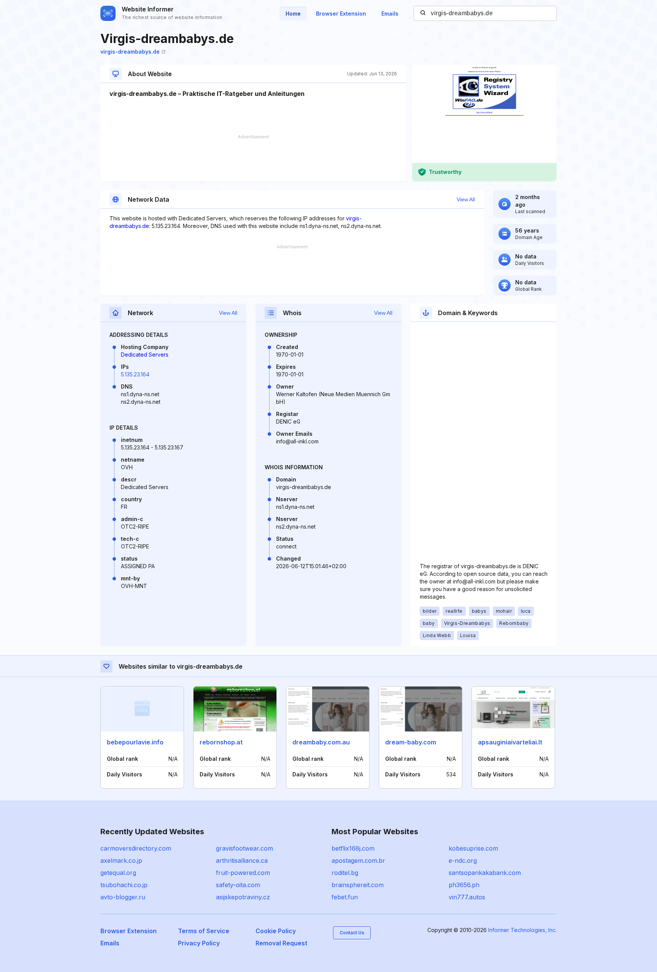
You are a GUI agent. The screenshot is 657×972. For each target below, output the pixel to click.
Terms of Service (203, 931)
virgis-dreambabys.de (130, 51)
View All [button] (466, 199)
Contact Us (352, 932)
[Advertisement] (253, 158)
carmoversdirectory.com (135, 848)
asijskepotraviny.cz (243, 897)
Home (293, 13)
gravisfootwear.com (244, 848)
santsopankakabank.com (485, 872)
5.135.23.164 (135, 374)
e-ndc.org (463, 860)
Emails (389, 13)
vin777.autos (467, 897)
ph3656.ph (464, 885)
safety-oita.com (238, 885)
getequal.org (118, 872)
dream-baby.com (410, 742)
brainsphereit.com (358, 885)
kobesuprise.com (473, 848)
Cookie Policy (276, 931)
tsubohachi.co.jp (124, 885)
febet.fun (345, 897)
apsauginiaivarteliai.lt (510, 742)
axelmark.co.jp (121, 860)
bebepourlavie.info (135, 742)
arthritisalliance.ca (242, 860)
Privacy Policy (199, 943)
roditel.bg (345, 872)
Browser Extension (341, 13)
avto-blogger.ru (122, 897)
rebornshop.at (221, 742)
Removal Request (281, 943)
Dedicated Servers (144, 354)
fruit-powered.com (243, 872)
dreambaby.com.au (321, 742)
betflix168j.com (353, 848)
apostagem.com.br (358, 860)
